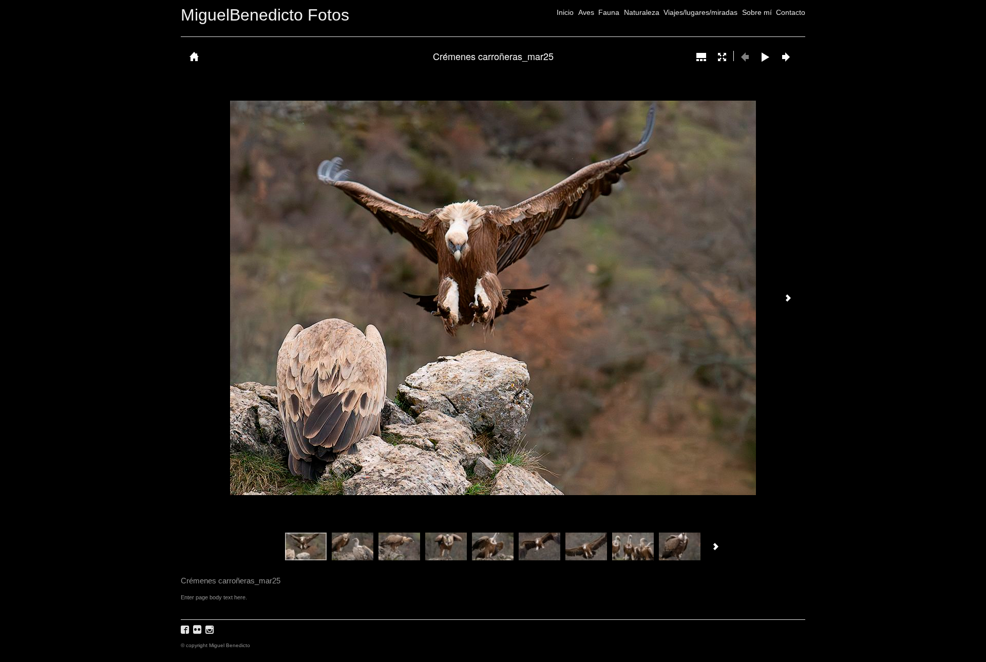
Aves (586, 12)
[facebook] (186, 633)
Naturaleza (641, 12)
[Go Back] (194, 56)
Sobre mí (757, 12)
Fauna (608, 12)
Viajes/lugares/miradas (700, 12)
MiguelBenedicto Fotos (265, 15)
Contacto (790, 12)
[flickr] (198, 633)
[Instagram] (210, 633)
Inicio (565, 12)
